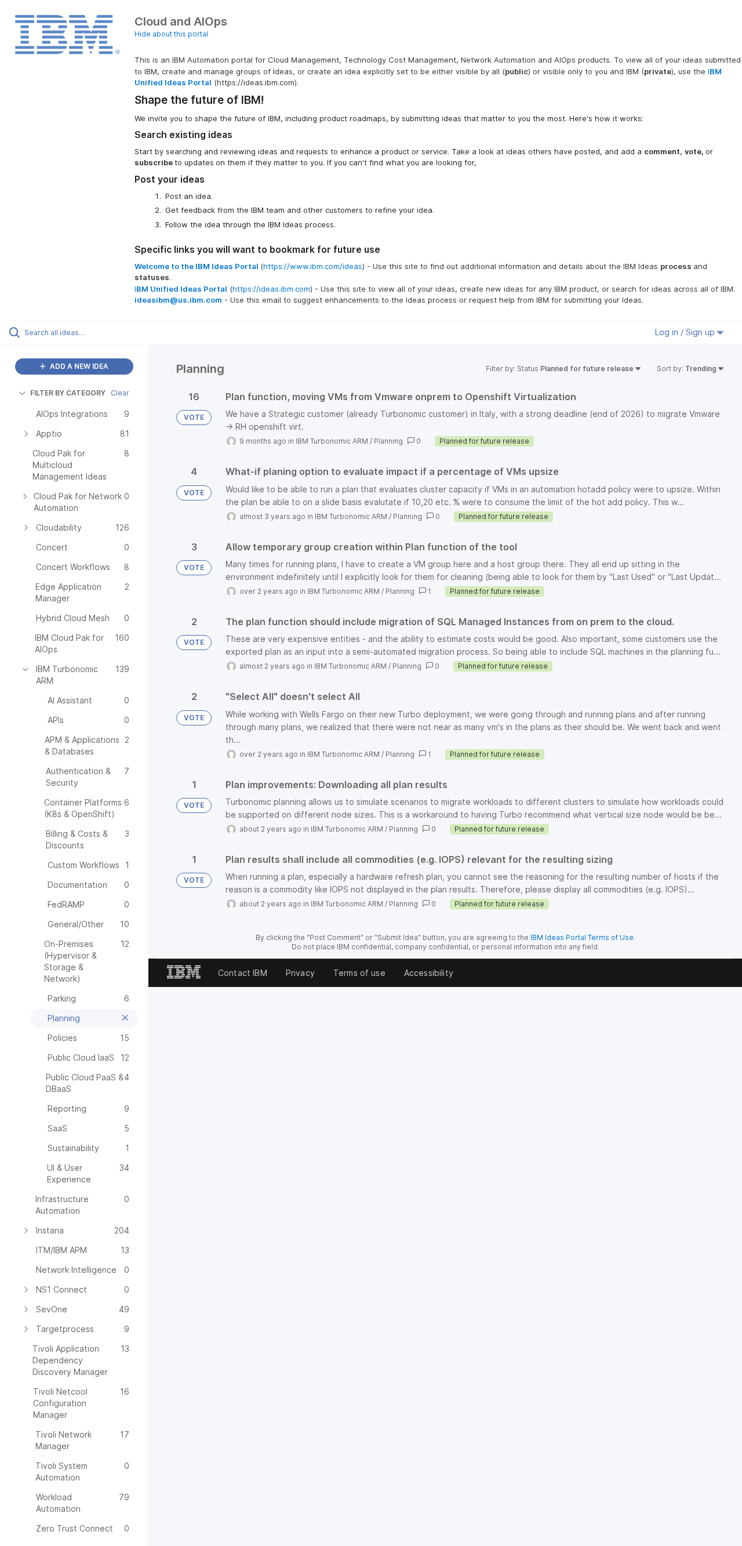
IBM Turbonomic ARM (332, 441)
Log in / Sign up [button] (686, 332)
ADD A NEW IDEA (78, 366)
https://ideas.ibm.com (271, 288)
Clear (120, 393)
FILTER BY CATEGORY (68, 393)
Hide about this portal (171, 34)
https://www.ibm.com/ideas (312, 266)
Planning (388, 441)
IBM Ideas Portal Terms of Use (582, 937)
